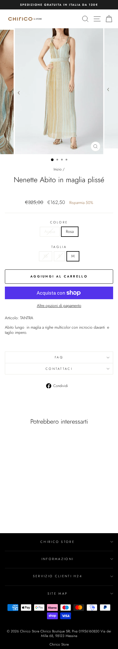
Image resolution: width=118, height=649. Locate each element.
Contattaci (59, 368)
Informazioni (58, 559)
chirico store (57, 541)
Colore (59, 222)
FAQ (59, 357)
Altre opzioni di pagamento (59, 305)
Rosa (70, 231)
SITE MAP (58, 593)
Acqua (49, 231)
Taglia (59, 247)
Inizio (58, 169)
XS (46, 256)
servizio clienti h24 (57, 576)
